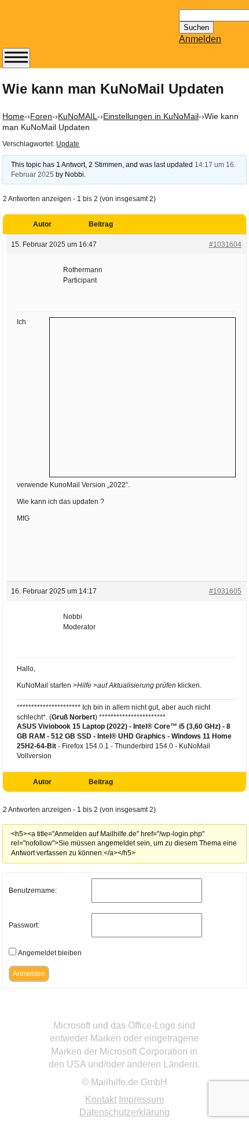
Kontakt (100, 1099)
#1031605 (225, 591)
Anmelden (200, 39)
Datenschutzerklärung (124, 1112)
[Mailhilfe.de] (66, 29)
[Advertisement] (142, 396)
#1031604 (225, 244)
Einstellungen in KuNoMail (151, 116)
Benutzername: (33, 890)
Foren (41, 116)
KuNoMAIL (77, 116)
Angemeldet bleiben (50, 953)
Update (67, 144)
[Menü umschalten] (16, 58)
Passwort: (24, 925)
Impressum (141, 1099)
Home (13, 116)
